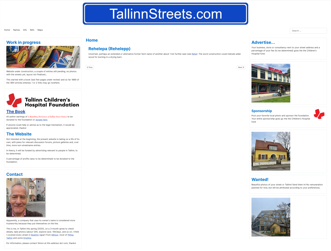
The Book (15, 111)
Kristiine (27, 238)
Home (7, 30)
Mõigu (54, 235)
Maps (40, 30)
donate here (41, 119)
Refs (32, 30)
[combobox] (308, 31)
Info (25, 30)
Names (16, 30)
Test (288, 30)
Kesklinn (35, 235)
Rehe (194, 54)
